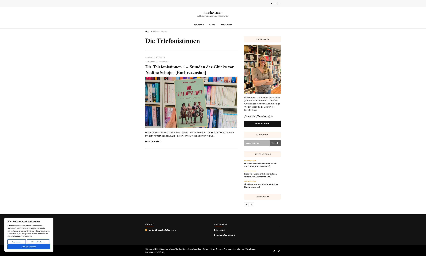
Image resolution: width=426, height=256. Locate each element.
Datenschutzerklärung (224, 235)
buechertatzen (213, 12)
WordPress (250, 249)
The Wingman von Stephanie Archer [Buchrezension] (261, 185)
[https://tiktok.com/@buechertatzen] (246, 204)
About (212, 25)
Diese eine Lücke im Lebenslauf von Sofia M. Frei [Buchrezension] (260, 175)
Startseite (199, 25)
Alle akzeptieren (29, 247)
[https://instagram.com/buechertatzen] (251, 204)
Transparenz (226, 25)
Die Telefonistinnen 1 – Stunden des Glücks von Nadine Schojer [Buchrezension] (190, 69)
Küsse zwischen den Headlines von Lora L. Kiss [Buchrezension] (260, 165)
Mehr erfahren (152, 142)
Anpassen (16, 242)
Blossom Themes (223, 249)
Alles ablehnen (38, 242)
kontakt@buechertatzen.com (162, 230)
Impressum (219, 230)
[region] (28, 235)
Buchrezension (250, 160)
